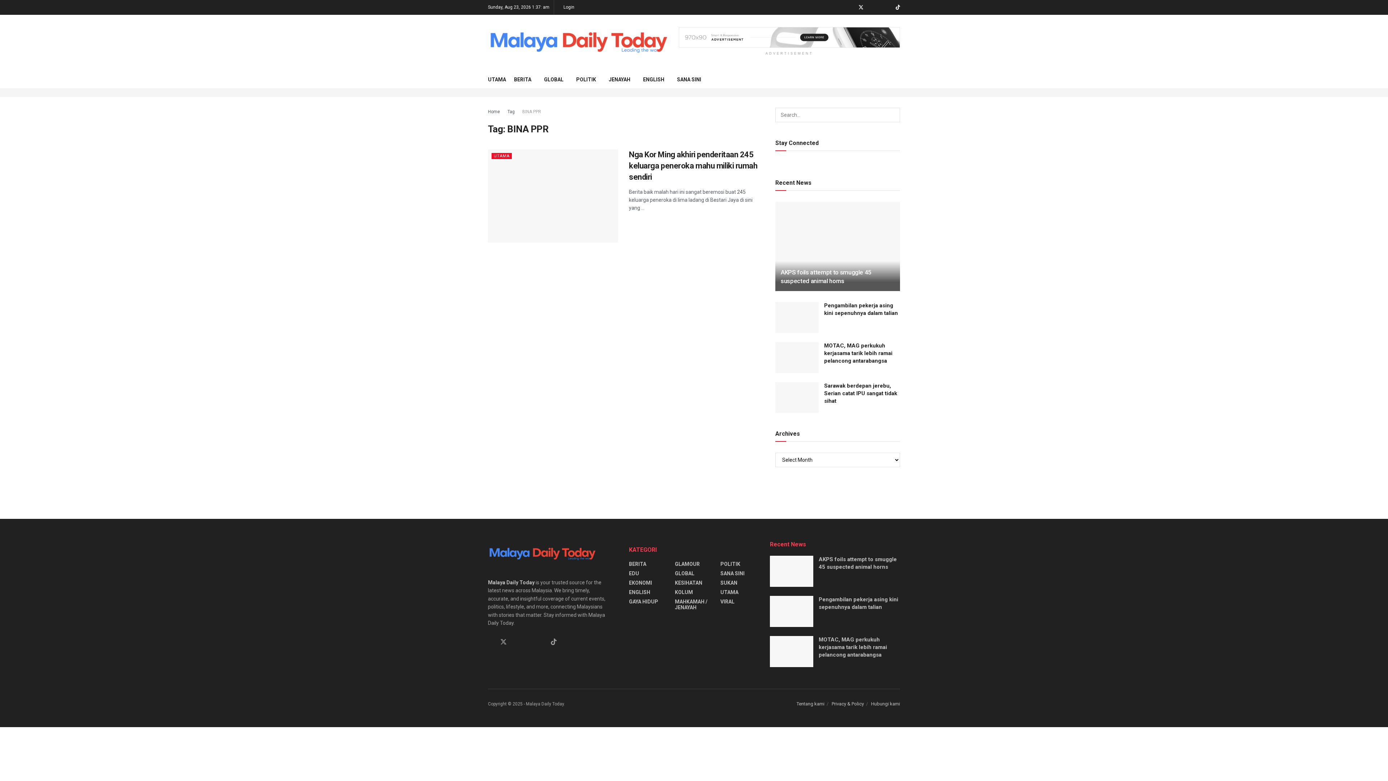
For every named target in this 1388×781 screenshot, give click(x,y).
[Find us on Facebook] (851, 7)
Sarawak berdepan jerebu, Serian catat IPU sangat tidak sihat (860, 393)
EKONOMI (640, 583)
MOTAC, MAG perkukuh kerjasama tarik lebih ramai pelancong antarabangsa (858, 353)
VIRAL (727, 602)
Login (568, 7)
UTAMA (497, 79)
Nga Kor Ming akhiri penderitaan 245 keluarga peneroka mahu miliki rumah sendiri (693, 166)
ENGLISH (653, 79)
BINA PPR (531, 111)
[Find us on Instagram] (880, 7)
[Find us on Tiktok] (554, 642)
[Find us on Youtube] (889, 7)
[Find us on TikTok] (898, 7)
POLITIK (586, 79)
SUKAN (728, 583)
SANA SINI (689, 79)
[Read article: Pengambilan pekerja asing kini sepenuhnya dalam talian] (797, 317)
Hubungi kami (885, 704)
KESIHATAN (688, 583)
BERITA (522, 79)
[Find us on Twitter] (861, 7)
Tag (511, 111)
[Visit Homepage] (578, 42)
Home (494, 111)
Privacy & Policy (848, 704)
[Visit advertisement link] (789, 37)
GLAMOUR (687, 564)
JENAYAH (619, 79)
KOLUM (684, 592)
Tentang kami (810, 704)
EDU (634, 573)
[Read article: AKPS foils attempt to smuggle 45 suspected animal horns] (837, 246)
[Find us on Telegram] (871, 7)
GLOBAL (554, 79)
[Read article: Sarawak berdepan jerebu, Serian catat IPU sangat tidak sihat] (797, 397)
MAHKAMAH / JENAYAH (691, 604)
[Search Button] (897, 80)
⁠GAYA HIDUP (643, 602)
